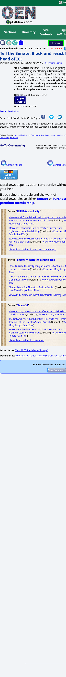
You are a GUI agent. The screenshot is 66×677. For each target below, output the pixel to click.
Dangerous (50, 135)
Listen (56, 43)
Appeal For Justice (22, 135)
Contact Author (14, 164)
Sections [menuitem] (10, 32)
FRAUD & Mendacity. (28, 211)
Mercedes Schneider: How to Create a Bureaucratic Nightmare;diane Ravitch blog (35, 230)
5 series (59, 63)
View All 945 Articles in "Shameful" (26, 340)
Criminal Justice (37, 135)
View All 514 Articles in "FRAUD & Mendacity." (32, 249)
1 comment (50, 63)
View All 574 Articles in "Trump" (31, 350)
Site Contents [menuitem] (45, 32)
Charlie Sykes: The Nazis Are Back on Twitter (31, 287)
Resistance (4, 137)
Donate (42, 199)
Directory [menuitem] (28, 32)
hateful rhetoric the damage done (36, 259)
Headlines (60, 135)
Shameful (22, 305)
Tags (14, 137)
